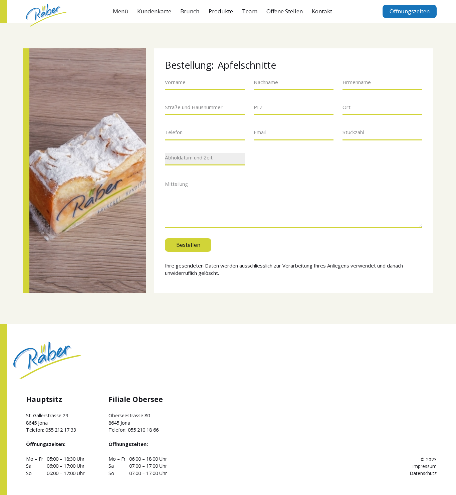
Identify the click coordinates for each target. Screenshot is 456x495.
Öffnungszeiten (410, 11)
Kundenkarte (154, 11)
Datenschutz (423, 473)
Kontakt (322, 11)
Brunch (189, 11)
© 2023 (429, 459)
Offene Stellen (284, 11)
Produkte (221, 11)
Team (249, 11)
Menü (120, 11)
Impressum (425, 466)
